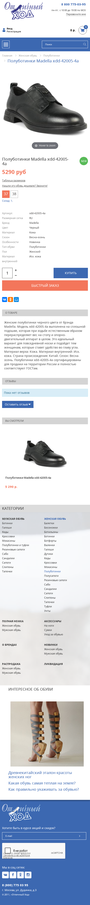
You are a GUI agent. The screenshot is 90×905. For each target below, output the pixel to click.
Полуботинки (51, 55)
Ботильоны (51, 532)
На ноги (49, 625)
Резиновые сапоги (13, 549)
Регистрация (14, 31)
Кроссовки (8, 536)
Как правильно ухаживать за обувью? (43, 789)
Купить (71, 273)
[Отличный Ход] (24, 11)
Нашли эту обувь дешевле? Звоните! (25, 186)
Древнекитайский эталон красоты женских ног (40, 774)
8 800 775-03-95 (73, 4)
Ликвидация (53, 664)
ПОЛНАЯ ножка (12, 621)
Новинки (51, 645)
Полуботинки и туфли (15, 545)
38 (14, 193)
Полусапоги (51, 576)
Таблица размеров (13, 180)
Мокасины (8, 540)
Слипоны (7, 567)
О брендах (9, 645)
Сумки (48, 630)
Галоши (7, 527)
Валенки (49, 545)
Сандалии (8, 558)
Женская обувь (28, 55)
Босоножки (51, 527)
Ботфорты (50, 540)
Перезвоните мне (76, 14)
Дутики (48, 554)
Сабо (5, 554)
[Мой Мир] (16, 299)
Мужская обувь (13, 519)
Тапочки (7, 571)
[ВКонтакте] (4, 299)
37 (6, 193)
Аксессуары (52, 621)
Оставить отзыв (16, 404)
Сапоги (6, 562)
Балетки (49, 523)
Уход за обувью (53, 634)
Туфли (48, 606)
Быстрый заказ (45, 285)
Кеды (5, 532)
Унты (47, 611)
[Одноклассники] (10, 299)
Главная (7, 55)
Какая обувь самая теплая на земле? (42, 782)
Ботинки (7, 523)
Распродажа (11, 664)
